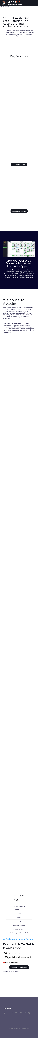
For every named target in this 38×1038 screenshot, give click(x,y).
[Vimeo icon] (22, 1031)
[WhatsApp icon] (14, 1031)
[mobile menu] (35, 2)
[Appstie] (11, 2)
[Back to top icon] (34, 1034)
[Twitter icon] (19, 1031)
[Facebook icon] (17, 1031)
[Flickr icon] (24, 1031)
